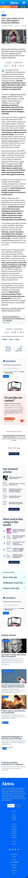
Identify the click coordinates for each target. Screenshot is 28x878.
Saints (4, 748)
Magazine (14, 831)
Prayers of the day (11, 588)
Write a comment (14, 453)
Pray (22, 6)
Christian (4, 339)
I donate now (9, 418)
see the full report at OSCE (10, 311)
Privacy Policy (14, 870)
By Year (14, 844)
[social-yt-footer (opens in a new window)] (9, 849)
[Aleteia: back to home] (14, 2)
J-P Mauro (16, 25)
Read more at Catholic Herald (11, 308)
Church (11, 339)
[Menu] (4, 3)
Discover (14, 820)
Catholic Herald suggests (10, 141)
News (2, 12)
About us (14, 859)
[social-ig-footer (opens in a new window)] (18, 849)
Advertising (14, 837)
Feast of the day (10, 577)
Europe (17, 339)
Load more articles (14, 509)
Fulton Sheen (6, 640)
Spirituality (14, 818)
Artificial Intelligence (7, 671)
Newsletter (14, 826)
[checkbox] (3, 371)
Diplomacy (5, 722)
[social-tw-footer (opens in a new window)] (15, 849)
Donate (13, 6)
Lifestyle (14, 816)
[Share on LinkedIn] (15, 65)
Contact (14, 867)
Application (14, 829)
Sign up (6, 376)
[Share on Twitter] (18, 65)
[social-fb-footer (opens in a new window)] (12, 849)
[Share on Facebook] (12, 65)
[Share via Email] (20, 65)
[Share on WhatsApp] (23, 65)
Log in (18, 448)
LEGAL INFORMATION (14, 862)
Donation (14, 835)
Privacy (14, 873)
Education (5, 697)
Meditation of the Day (13, 583)
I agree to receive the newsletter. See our (14, 372)
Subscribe (5, 6)
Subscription (14, 833)
